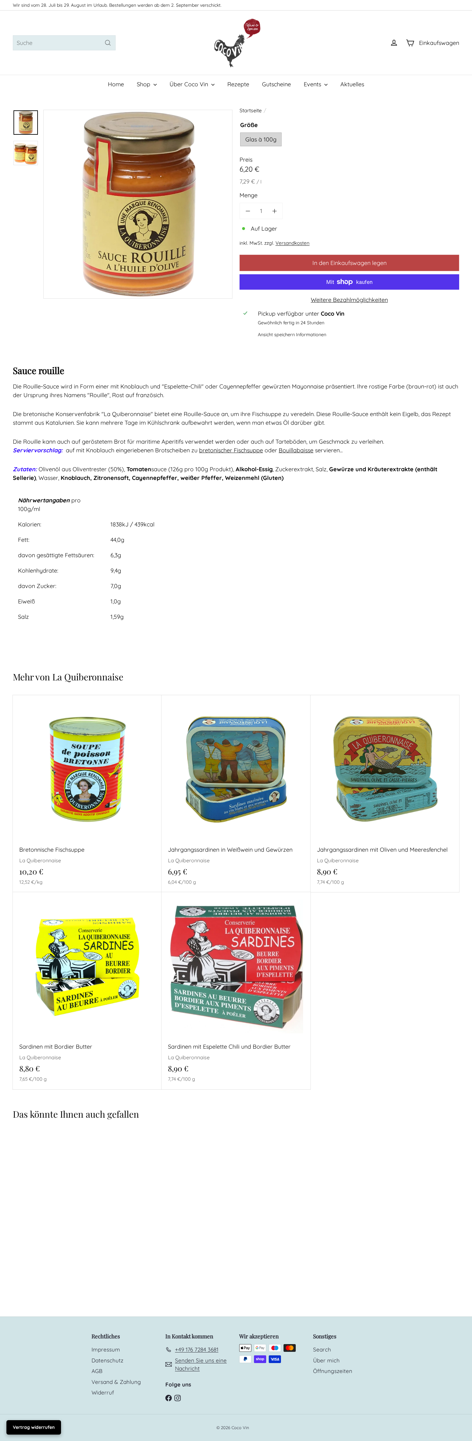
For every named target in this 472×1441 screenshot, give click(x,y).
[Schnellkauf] (159, 699)
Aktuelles (352, 84)
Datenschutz (107, 1360)
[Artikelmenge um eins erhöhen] (274, 211)
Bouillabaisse (296, 450)
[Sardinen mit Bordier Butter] (87, 990)
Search (322, 1349)
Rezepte (238, 84)
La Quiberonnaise (87, 677)
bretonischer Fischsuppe (231, 450)
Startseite (251, 110)
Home (116, 84)
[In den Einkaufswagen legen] (159, 713)
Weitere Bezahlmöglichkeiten (349, 299)
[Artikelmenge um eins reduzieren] (248, 211)
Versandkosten (292, 243)
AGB (97, 1371)
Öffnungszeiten (332, 1371)
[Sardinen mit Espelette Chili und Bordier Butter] (236, 990)
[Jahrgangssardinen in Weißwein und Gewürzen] (236, 793)
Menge (249, 195)
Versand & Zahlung (116, 1381)
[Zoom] (138, 204)
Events (313, 84)
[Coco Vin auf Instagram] (177, 1397)
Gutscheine (276, 84)
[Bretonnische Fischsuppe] (87, 793)
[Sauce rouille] (50, 1195)
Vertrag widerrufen (34, 1427)
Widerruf (103, 1392)
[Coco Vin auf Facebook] (168, 1397)
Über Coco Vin (190, 84)
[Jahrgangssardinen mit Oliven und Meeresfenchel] (384, 793)
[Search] (108, 42)
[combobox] (64, 42)
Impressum (106, 1349)
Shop (144, 84)
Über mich (326, 1360)
